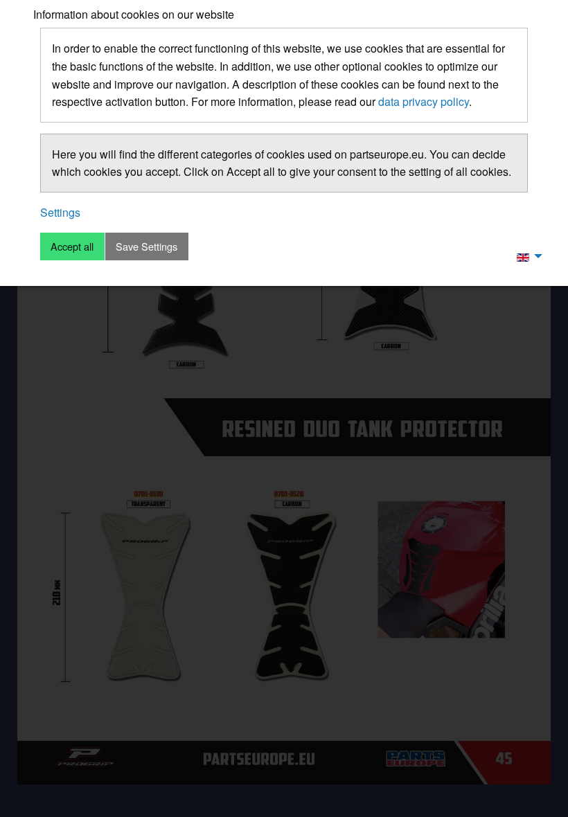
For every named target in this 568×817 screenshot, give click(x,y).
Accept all (72, 246)
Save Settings (146, 246)
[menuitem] (526, 256)
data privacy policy (423, 101)
